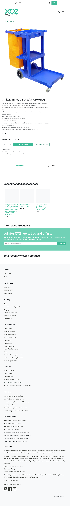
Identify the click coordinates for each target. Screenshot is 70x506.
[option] (35, 204)
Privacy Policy (8, 318)
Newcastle (20, 477)
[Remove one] (4, 144)
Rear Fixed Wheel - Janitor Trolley (26, 205)
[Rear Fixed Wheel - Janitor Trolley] (27, 196)
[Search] (54, 3)
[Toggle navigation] (63, 12)
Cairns (26, 477)
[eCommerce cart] (59, 12)
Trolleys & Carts (9, 22)
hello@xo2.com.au (15, 484)
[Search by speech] (49, 2)
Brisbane (55, 475)
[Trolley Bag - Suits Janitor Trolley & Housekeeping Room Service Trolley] (43, 196)
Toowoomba (35, 477)
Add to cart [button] (24, 144)
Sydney (61, 475)
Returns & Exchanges (10, 313)
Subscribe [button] (62, 244)
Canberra (14, 477)
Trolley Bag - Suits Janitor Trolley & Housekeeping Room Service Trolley (42, 207)
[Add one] (10, 144)
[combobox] (32, 3)
